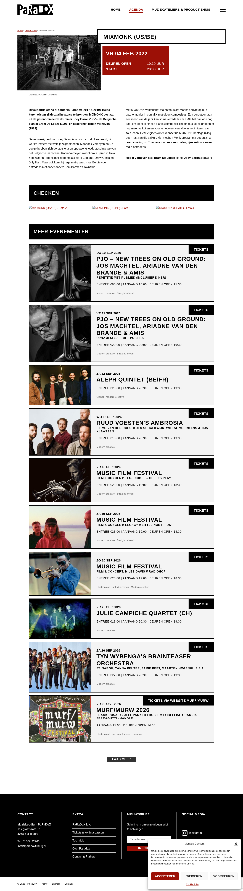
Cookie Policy (192, 884)
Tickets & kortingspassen (88, 832)
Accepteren (165, 876)
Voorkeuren (223, 876)
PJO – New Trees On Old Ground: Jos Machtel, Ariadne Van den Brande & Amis (151, 267)
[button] (236, 843)
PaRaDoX (32, 883)
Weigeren (194, 876)
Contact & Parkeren (84, 856)
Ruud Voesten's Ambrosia (152, 426)
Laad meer (121, 759)
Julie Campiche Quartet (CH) (144, 613)
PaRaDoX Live (81, 824)
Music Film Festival (133, 475)
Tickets (204, 250)
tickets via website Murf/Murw (181, 702)
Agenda (136, 9)
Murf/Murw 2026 (146, 713)
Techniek (78, 840)
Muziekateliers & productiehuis (181, 9)
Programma (31, 31)
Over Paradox (81, 848)
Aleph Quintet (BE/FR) (132, 379)
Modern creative (47, 95)
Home (115, 9)
